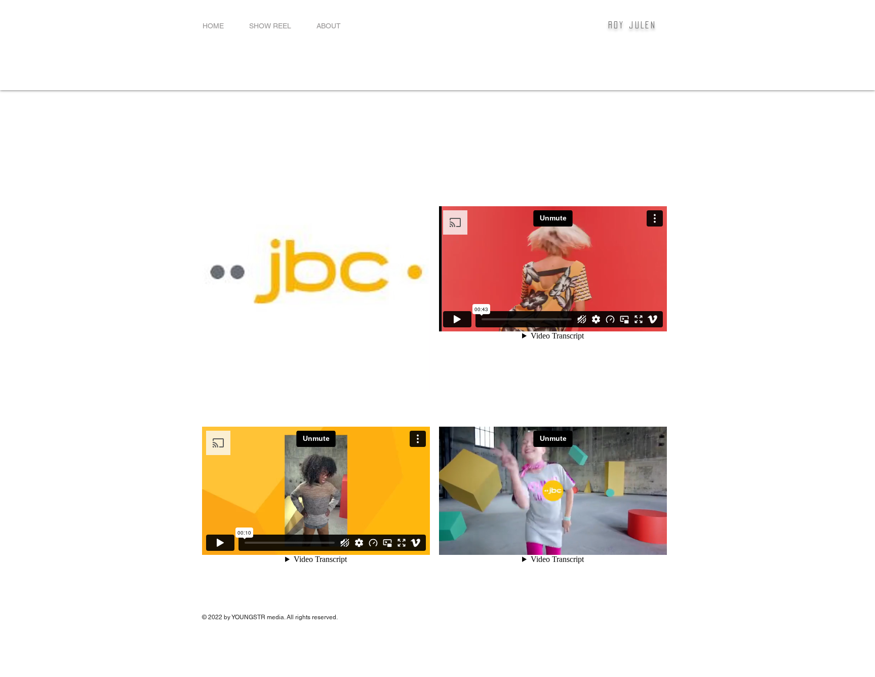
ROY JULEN (632, 24)
